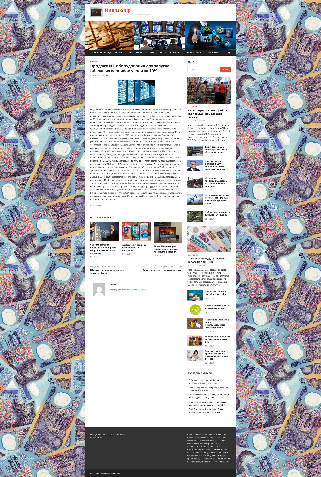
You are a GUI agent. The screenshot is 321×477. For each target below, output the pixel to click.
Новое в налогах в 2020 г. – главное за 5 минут (217, 306)
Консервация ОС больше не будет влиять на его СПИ (217, 339)
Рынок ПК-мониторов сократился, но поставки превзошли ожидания (166, 249)
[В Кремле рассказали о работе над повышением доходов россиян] (209, 104)
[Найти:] (209, 69)
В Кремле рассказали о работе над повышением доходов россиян (207, 114)
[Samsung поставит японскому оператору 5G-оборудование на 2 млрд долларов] (104, 242)
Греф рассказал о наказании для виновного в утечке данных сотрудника (215, 165)
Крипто (162, 53)
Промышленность (194, 53)
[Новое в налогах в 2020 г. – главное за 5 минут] (195, 314)
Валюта (150, 53)
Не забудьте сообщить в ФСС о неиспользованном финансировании (217, 323)
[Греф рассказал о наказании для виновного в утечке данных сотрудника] (195, 170)
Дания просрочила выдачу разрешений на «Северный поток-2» (216, 149)
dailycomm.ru (96, 205)
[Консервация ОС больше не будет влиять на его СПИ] (195, 345)
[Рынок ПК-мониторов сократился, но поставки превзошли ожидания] (168, 243)
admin (105, 75)
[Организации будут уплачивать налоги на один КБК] (209, 253)
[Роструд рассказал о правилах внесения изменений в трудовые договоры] (195, 360)
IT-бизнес (120, 53)
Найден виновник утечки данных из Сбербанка (217, 213)
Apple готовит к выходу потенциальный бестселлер (134, 248)
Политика (175, 53)
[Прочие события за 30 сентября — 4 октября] (195, 300)
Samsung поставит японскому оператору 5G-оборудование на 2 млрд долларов (103, 248)
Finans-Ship (118, 10)
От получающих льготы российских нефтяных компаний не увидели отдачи (217, 199)
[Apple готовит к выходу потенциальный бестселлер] (136, 242)
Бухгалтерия (135, 53)
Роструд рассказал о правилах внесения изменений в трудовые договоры (216, 355)
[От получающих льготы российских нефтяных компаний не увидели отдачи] (195, 204)
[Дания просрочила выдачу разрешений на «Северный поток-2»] (195, 155)
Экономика (213, 53)
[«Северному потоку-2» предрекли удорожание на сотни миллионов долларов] (195, 187)
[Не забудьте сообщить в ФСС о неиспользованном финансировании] (195, 328)
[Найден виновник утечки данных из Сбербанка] (195, 221)
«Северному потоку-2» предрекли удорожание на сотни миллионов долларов (216, 182)
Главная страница (101, 53)
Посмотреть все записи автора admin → (128, 289)
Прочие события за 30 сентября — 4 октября (216, 292)
